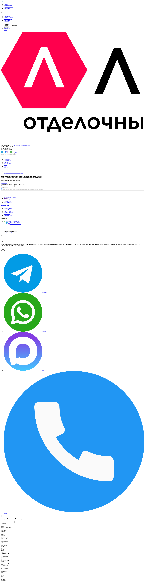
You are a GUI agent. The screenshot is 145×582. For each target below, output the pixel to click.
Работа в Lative (7, 210)
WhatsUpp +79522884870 (12, 221)
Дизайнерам (7, 8)
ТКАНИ (6, 167)
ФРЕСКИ (6, 162)
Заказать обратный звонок (10, 231)
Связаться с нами (8, 215)
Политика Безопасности (10, 199)
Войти (5, 30)
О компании (7, 16)
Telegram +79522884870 (14, 222)
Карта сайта (7, 214)
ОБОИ (5, 165)
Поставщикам (7, 201)
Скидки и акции (8, 5)
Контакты (6, 9)
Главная (6, 4)
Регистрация (7, 28)
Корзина (6, 198)
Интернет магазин (5, 205)
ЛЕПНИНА (7, 159)
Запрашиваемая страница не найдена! (13, 173)
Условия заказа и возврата (10, 197)
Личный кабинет (8, 208)
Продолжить (4, 183)
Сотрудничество (8, 202)
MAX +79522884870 (15, 224)
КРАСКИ (6, 166)
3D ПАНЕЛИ (7, 163)
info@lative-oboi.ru (8, 232)
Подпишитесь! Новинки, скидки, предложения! (13, 184)
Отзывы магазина (8, 212)
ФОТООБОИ (7, 161)
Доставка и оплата (8, 7)
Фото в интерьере (8, 211)
